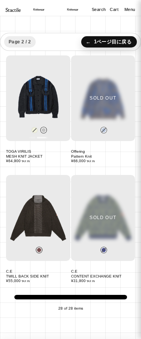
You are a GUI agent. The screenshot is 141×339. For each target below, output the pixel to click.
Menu (129, 9)
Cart (115, 9)
